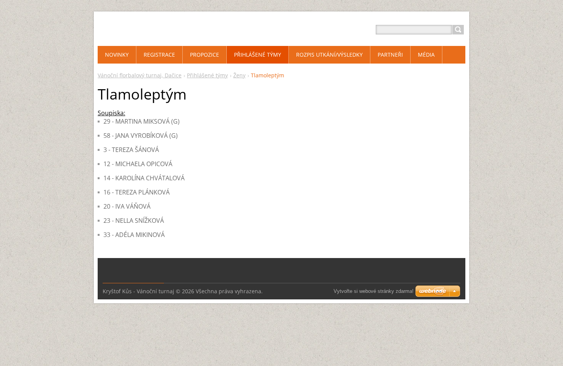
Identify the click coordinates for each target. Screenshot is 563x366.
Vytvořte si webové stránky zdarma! (374, 291)
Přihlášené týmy (207, 75)
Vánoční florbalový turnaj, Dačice (140, 75)
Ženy (239, 75)
